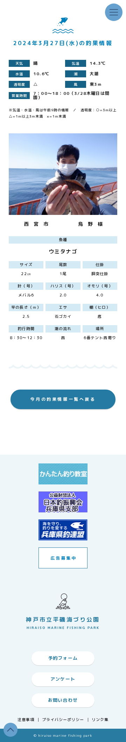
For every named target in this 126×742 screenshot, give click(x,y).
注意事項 (26, 720)
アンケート (63, 679)
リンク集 (100, 720)
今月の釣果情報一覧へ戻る (63, 399)
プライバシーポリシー (63, 720)
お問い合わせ (63, 700)
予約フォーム (63, 658)
